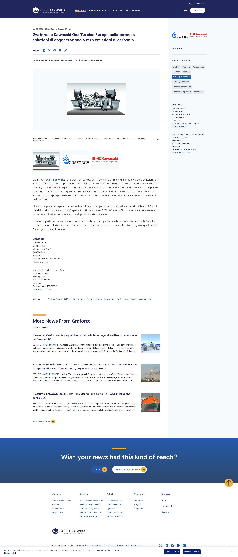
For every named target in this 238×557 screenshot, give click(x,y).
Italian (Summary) (181, 77)
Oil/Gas (67, 299)
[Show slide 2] (75, 160)
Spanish (186, 67)
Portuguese (198, 67)
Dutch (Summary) (181, 82)
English (176, 67)
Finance (90, 299)
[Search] (190, 4)
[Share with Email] (60, 50)
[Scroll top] (229, 483)
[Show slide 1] (46, 160)
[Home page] (49, 10)
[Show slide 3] (105, 160)
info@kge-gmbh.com (42, 289)
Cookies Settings (172, 552)
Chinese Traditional (182, 87)
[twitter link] (160, 545)
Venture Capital (55, 299)
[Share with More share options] (71, 50)
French (186, 72)
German (176, 72)
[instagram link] (184, 545)
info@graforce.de (40, 262)
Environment (79, 299)
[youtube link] (172, 545)
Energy (99, 299)
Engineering (109, 299)
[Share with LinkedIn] (44, 50)
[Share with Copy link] (66, 50)
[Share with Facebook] (55, 50)
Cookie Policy (10, 553)
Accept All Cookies (191, 552)
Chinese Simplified (182, 92)
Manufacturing (145, 299)
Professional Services (126, 299)
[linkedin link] (166, 545)
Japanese (198, 92)
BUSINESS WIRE (55, 179)
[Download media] (158, 138)
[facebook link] (178, 545)
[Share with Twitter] (49, 50)
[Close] (232, 552)
